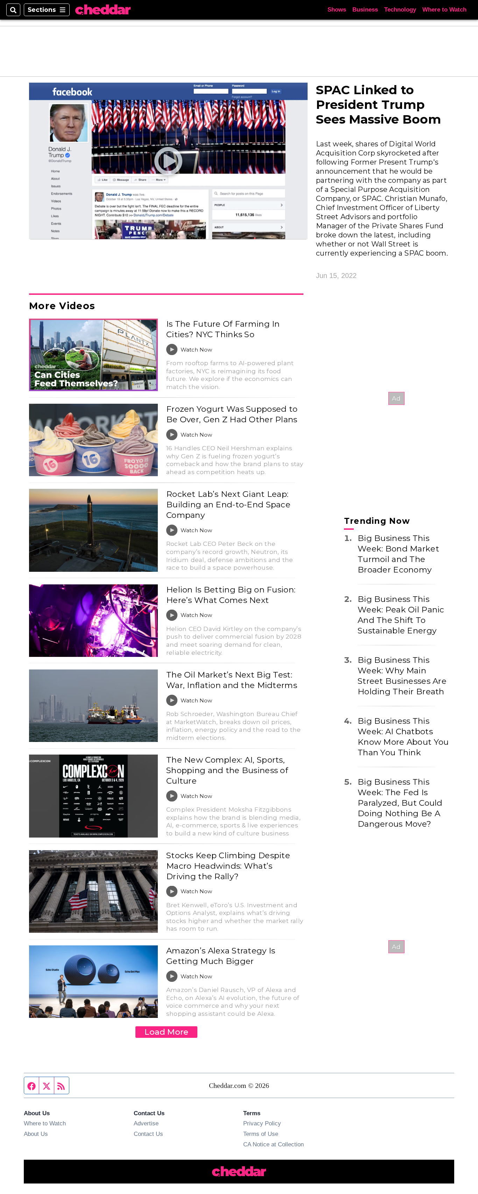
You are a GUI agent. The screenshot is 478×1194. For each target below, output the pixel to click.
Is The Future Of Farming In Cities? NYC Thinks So (223, 329)
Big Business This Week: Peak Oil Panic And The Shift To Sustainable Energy (401, 615)
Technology (400, 10)
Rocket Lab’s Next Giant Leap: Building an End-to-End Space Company (228, 504)
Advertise (146, 1123)
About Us (36, 1133)
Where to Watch (444, 10)
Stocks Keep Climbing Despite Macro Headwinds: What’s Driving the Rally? (228, 866)
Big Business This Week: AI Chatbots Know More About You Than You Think (403, 736)
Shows (337, 10)
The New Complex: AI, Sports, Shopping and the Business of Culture (227, 770)
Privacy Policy (262, 1123)
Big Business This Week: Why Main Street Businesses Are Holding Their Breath (402, 675)
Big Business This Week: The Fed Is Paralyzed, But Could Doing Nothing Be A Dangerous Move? (400, 803)
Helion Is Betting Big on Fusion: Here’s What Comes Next (230, 595)
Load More (166, 1032)
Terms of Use (260, 1133)
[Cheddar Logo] (103, 10)
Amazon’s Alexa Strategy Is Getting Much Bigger (220, 956)
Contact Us (148, 1133)
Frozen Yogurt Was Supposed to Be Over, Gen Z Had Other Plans (231, 414)
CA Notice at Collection (273, 1144)
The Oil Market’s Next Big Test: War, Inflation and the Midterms (231, 680)
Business (365, 10)
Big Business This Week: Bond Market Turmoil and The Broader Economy (398, 554)
